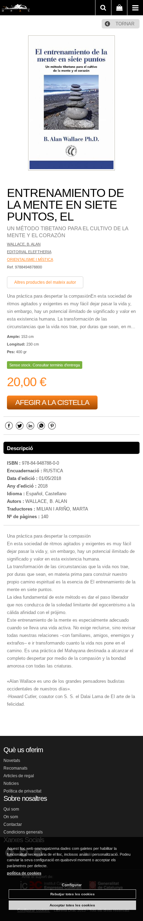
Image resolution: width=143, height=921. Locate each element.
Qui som (11, 809)
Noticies (11, 783)
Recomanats (15, 768)
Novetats (11, 760)
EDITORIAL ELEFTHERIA (29, 252)
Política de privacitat (22, 791)
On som (10, 816)
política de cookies (24, 873)
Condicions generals (23, 832)
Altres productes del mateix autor (45, 282)
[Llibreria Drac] (16, 9)
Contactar (12, 824)
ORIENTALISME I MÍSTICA (30, 259)
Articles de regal (18, 775)
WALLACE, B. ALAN (24, 244)
